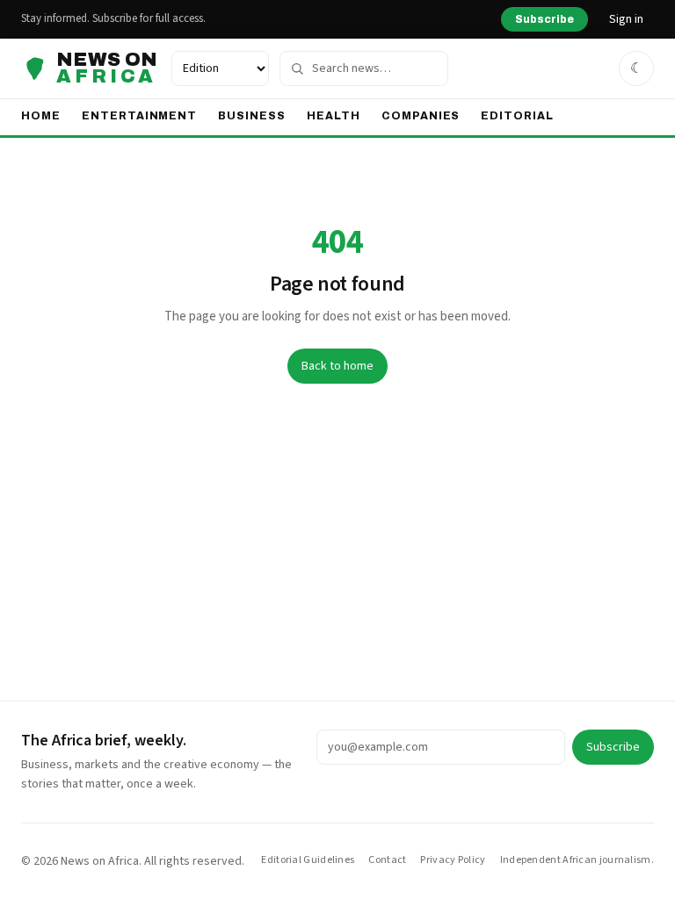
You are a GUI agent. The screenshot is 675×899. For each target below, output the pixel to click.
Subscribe (544, 19)
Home (41, 116)
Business (252, 116)
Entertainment (139, 116)
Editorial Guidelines (307, 860)
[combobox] (363, 68)
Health (333, 116)
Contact (387, 860)
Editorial (517, 116)
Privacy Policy (452, 860)
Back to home (337, 366)
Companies (421, 116)
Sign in (626, 19)
